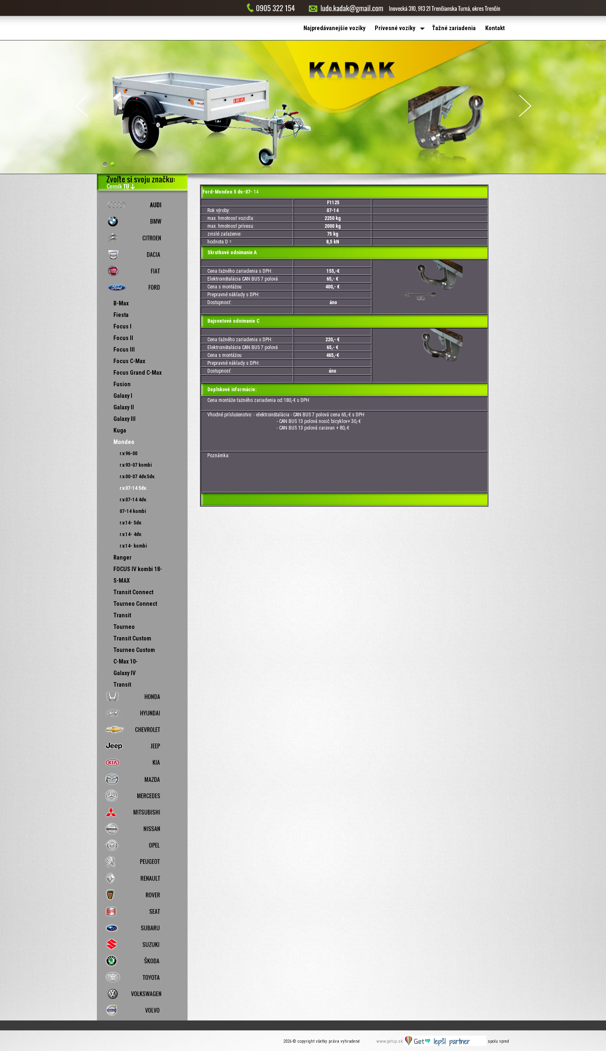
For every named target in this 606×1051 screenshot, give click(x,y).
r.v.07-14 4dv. (133, 500)
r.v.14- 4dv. (131, 534)
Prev (81, 105)
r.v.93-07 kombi (136, 465)
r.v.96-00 (128, 453)
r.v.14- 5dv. (131, 523)
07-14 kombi (133, 511)
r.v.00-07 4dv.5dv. (137, 476)
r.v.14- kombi (133, 546)
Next (525, 105)
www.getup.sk (390, 1041)
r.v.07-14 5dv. (133, 488)
